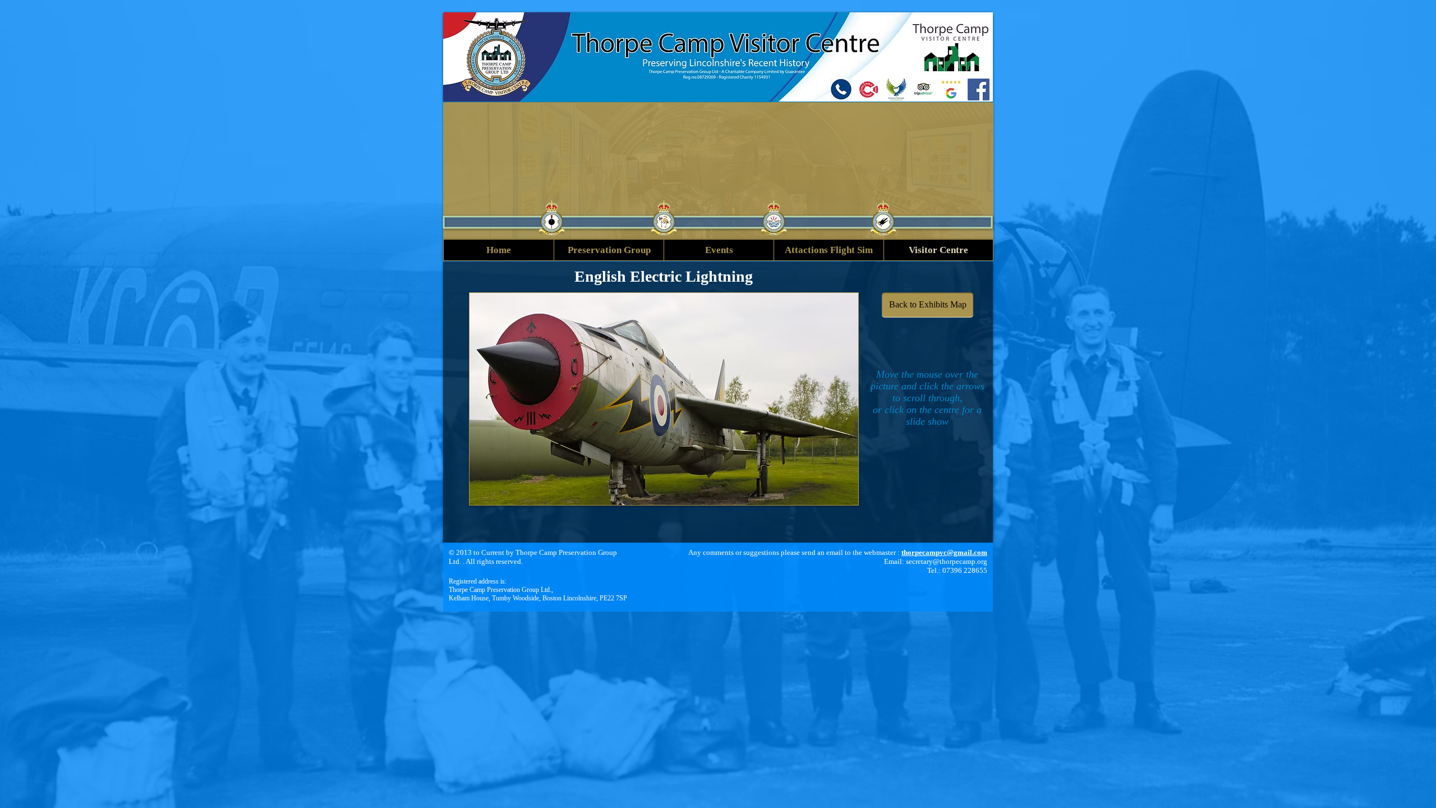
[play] (841, 488)
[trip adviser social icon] (924, 89)
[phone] (841, 89)
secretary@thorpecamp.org (946, 561)
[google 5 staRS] (951, 89)
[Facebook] (978, 89)
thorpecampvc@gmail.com (944, 552)
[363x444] (896, 89)
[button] (664, 399)
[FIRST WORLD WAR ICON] (869, 89)
